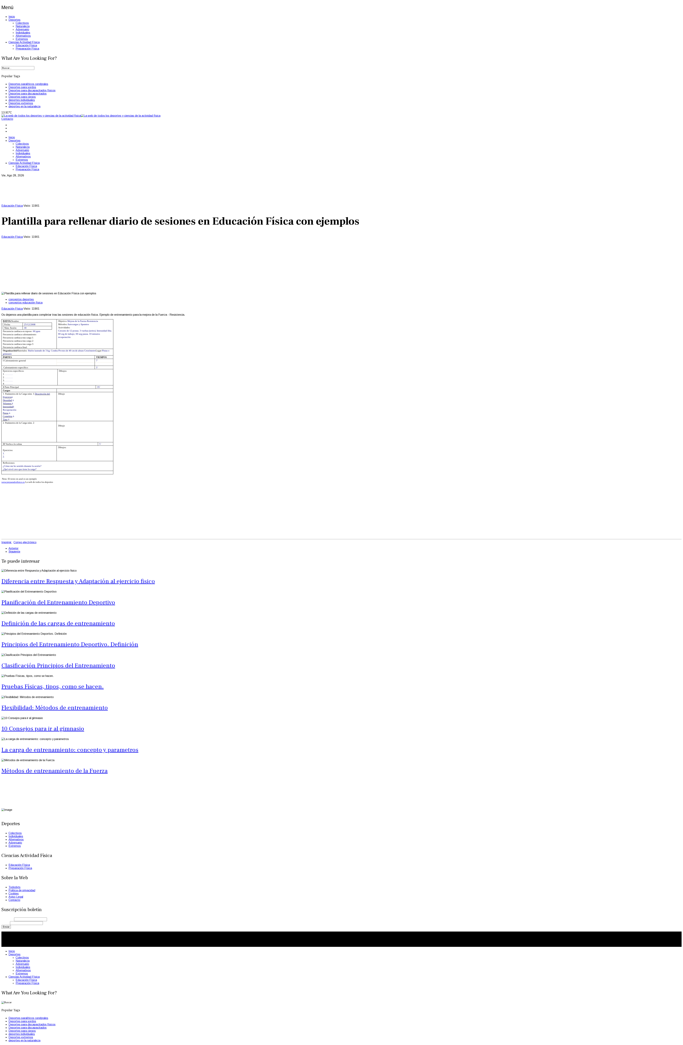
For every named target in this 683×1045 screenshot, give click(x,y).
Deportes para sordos (22, 87)
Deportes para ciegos (22, 96)
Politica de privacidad (22, 890)
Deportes (14, 19)
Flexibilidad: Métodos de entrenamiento (54, 708)
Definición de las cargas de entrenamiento (58, 623)
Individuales (23, 32)
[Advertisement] (341, 265)
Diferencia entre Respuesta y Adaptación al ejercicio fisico (78, 581)
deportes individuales (22, 100)
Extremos (22, 39)
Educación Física (26, 45)
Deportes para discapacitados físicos (32, 90)
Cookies (14, 893)
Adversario (22, 29)
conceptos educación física (26, 302)
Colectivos (22, 23)
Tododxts (14, 887)
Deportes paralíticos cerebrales (28, 84)
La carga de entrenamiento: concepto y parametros (69, 750)
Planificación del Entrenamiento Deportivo (58, 602)
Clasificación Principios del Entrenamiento (58, 665)
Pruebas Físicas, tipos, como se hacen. (52, 686)
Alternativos (23, 35)
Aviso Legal (16, 896)
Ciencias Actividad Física (24, 42)
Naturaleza (23, 26)
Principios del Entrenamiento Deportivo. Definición (69, 644)
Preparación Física (27, 48)
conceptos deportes (21, 299)
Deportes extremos (21, 103)
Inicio (12, 16)
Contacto (7, 118)
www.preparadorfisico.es (13, 482)
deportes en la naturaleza (24, 106)
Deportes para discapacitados (28, 93)
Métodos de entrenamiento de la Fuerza (54, 771)
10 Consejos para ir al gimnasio (42, 729)
